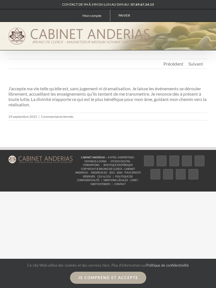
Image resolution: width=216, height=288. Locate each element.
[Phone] (193, 174)
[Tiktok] (187, 161)
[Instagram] (174, 161)
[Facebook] (149, 161)
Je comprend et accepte (108, 277)
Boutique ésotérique (118, 164)
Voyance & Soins (95, 161)
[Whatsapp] (181, 174)
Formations (91, 164)
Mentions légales (116, 180)
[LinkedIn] (168, 174)
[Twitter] (161, 161)
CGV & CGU (104, 176)
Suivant (195, 63)
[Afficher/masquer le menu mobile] (205, 31)
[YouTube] (155, 174)
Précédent (173, 63)
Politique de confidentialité (167, 265)
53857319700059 (100, 184)
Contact (120, 184)
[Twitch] (199, 161)
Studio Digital (120, 161)
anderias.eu (99, 172)
